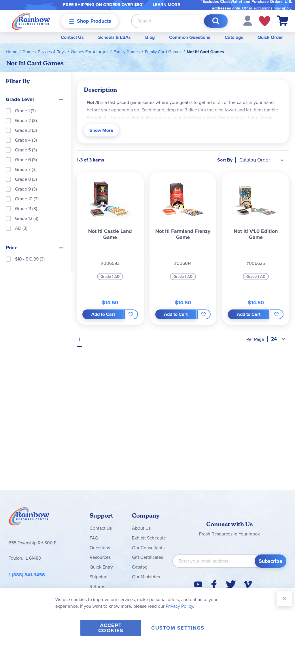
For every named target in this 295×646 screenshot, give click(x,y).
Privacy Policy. (180, 606)
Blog (150, 37)
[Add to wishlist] (131, 314)
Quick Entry (101, 567)
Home (11, 52)
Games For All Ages (89, 52)
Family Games (127, 52)
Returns (97, 586)
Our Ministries (146, 576)
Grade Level (20, 99)
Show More (101, 130)
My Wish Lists (264, 21)
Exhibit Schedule (149, 538)
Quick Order (270, 37)
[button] (248, 20)
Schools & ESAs (114, 37)
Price (12, 248)
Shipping (98, 576)
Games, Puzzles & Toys (44, 52)
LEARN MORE (166, 4)
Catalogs (234, 37)
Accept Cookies (110, 628)
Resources (100, 557)
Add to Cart (103, 314)
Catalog (140, 567)
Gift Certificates (147, 557)
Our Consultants (148, 547)
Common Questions (189, 37)
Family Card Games (163, 52)
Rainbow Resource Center (29, 518)
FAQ (94, 538)
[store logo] (30, 21)
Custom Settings (177, 628)
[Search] (216, 21)
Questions (100, 547)
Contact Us (72, 37)
